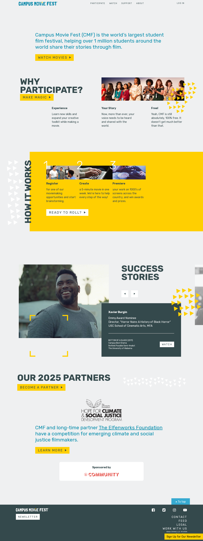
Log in (180, 3)
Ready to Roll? (65, 212)
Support (126, 3)
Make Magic (35, 97)
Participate (97, 3)
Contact (179, 517)
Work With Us (175, 528)
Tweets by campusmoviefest (75, 510)
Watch (113, 3)
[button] (124, 293)
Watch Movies (52, 57)
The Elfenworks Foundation (131, 428)
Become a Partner (39, 387)
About (140, 3)
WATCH (167, 344)
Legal (181, 524)
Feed (183, 520)
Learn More (50, 450)
